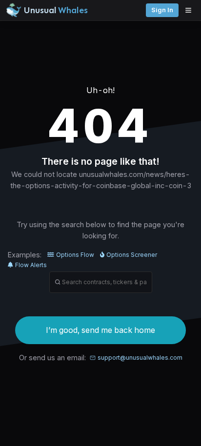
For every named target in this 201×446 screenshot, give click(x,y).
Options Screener (131, 254)
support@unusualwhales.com (140, 357)
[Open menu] (190, 10)
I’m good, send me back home (100, 330)
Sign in (162, 10)
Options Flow (75, 254)
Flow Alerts (31, 265)
